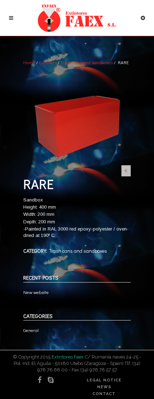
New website (36, 292)
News (104, 387)
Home (29, 62)
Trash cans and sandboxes (87, 62)
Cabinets (48, 62)
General (31, 330)
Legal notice (104, 380)
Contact (104, 393)
